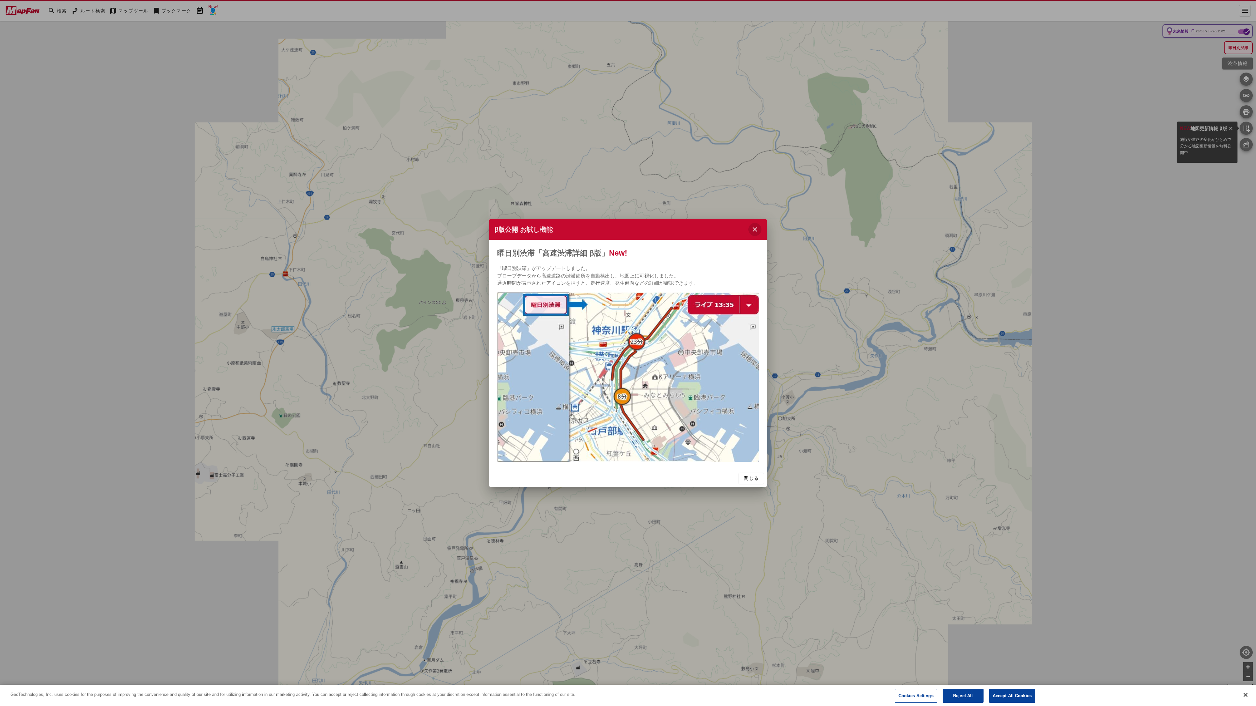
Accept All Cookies (1012, 695)
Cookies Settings (915, 695)
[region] (628, 695)
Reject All (963, 695)
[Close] (1245, 695)
